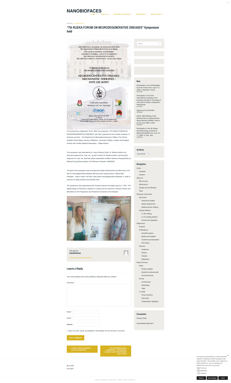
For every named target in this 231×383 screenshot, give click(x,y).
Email (69, 318)
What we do (143, 184)
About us (104, 14)
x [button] (228, 355)
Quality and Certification (147, 187)
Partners (142, 246)
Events (141, 278)
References (140, 14)
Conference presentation (150, 239)
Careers (142, 174)
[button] (198, 368)
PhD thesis (145, 243)
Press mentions (147, 295)
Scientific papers (147, 233)
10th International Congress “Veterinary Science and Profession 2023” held (116, 351)
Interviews (145, 298)
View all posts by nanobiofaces (80, 257)
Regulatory (145, 259)
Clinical (144, 252)
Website (70, 324)
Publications (143, 230)
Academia (145, 249)
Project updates (147, 269)
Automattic (132, 380)
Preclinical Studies (148, 200)
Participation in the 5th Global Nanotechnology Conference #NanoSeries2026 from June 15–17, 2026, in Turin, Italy (148, 131)
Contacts (142, 171)
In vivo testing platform (149, 217)
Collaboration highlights (149, 301)
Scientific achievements (149, 272)
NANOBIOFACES (84, 11)
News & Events (156, 14)
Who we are (143, 181)
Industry (144, 256)
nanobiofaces (79, 23)
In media (142, 291)
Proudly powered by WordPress (105, 380)
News (141, 265)
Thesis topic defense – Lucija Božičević (81, 349)
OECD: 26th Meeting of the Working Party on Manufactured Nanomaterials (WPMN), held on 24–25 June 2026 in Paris (148, 119)
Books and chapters (148, 236)
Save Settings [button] (212, 378)
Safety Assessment (148, 204)
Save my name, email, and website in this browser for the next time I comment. (96, 330)
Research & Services (122, 14)
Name (69, 311)
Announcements (147, 275)
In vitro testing (146, 213)
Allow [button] (223, 378)
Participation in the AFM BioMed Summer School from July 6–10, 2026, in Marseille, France (148, 87)
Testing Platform (145, 210)
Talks (143, 288)
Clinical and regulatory (149, 220)
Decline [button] (201, 378)
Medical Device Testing (149, 207)
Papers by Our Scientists (145, 110)
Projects (142, 226)
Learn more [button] (216, 365)
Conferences (146, 282)
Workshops (145, 285)
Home (93, 14)
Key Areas (142, 197)
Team (141, 191)
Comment (71, 282)
